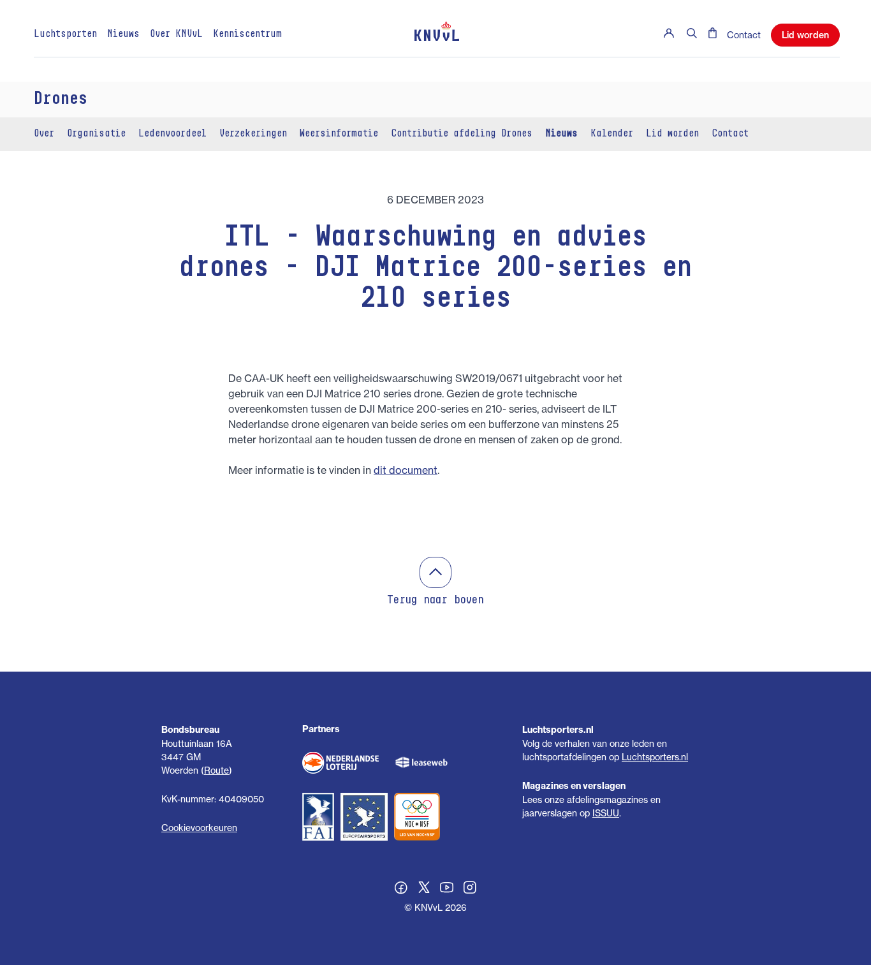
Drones (60, 99)
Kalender (611, 133)
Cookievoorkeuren (199, 827)
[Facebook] (401, 889)
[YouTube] (447, 889)
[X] (424, 889)
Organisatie (96, 133)
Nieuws (123, 34)
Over (44, 133)
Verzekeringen (253, 133)
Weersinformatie (339, 133)
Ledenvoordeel (172, 133)
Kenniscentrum (247, 34)
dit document (405, 470)
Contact (744, 34)
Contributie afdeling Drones (461, 133)
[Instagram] (470, 889)
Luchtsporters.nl (655, 756)
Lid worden (805, 35)
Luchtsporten (65, 34)
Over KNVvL (176, 34)
